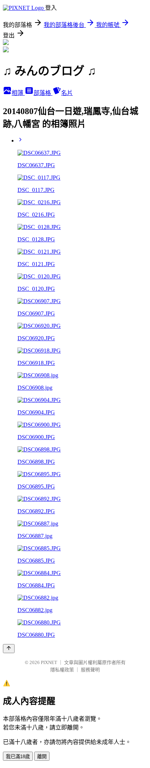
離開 (42, 756)
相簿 (18, 93)
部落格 (42, 93)
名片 (67, 93)
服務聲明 (90, 669)
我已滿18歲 (18, 756)
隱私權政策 (62, 669)
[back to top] (9, 648)
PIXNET (49, 662)
